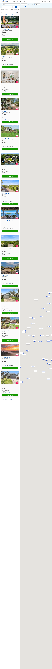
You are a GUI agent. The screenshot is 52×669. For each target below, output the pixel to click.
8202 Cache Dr (4, 384)
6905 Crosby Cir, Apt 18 (6, 193)
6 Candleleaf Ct (4, 56)
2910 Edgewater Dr (5, 29)
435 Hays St (4, 302)
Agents (24, 1)
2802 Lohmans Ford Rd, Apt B (7, 220)
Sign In (48, 1)
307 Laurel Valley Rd (5, 138)
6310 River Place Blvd (6, 357)
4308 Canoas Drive (5, 111)
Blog (20, 1)
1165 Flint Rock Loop (5, 330)
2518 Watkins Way (5, 83)
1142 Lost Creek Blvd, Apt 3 (7, 248)
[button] (48, 311)
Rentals (14, 1)
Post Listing (44, 1)
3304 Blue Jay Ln (5, 166)
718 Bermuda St (5, 275)
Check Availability (10, 39)
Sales (17, 1)
